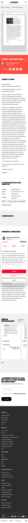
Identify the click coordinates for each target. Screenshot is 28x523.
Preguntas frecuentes (6, 503)
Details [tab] (14, 246)
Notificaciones (4, 459)
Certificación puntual (6, 474)
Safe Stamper (4, 419)
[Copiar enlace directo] (21, 69)
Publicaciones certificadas (7, 444)
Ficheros (3, 466)
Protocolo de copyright (6, 489)
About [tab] (23, 246)
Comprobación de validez (7, 441)
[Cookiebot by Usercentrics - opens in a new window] (20, 242)
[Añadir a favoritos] (25, 59)
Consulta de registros (6, 439)
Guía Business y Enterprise (7, 476)
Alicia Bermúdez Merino (13, 63)
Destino (6, 341)
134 (15, 348)
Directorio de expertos (6, 446)
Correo (3, 457)
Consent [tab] (5, 246)
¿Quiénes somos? (5, 415)
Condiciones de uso (6, 483)
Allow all (14, 271)
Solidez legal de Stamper (7, 494)
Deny (14, 280)
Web (2, 454)
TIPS (2, 424)
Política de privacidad (6, 485)
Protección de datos (6, 492)
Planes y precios (5, 472)
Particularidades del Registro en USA (10, 437)
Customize (13, 275)
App (2, 461)
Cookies (3, 487)
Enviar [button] (6, 399)
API (2, 448)
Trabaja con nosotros (6, 507)
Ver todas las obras (21, 320)
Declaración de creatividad (7, 435)
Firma (2, 463)
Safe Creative (4, 417)
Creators (3, 422)
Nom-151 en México (6, 496)
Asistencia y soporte (6, 505)
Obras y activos (5, 430)
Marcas (3, 432)
